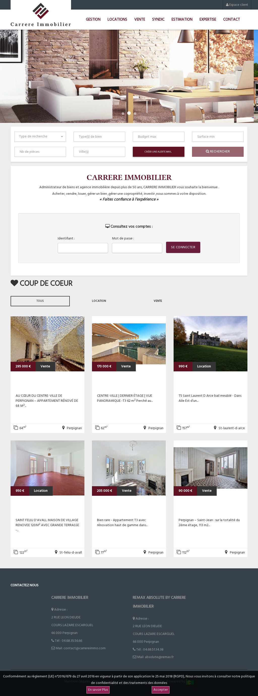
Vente (139, 20)
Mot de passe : (123, 238)
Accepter (160, 690)
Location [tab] (99, 301)
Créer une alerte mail (158, 152)
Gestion (93, 20)
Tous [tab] (40, 301)
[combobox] (40, 137)
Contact (231, 20)
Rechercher (219, 152)
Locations (117, 20)
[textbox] (100, 136)
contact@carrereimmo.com (84, 648)
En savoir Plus (98, 690)
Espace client (238, 5)
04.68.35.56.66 (72, 641)
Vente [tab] (158, 301)
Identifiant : (66, 238)
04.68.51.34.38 (153, 650)
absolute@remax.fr (159, 657)
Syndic (158, 20)
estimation (182, 20)
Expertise (208, 20)
